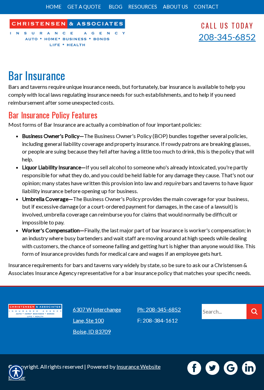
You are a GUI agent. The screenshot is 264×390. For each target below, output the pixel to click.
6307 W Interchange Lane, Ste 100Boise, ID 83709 (97, 320)
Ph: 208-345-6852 (159, 309)
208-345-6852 (227, 37)
